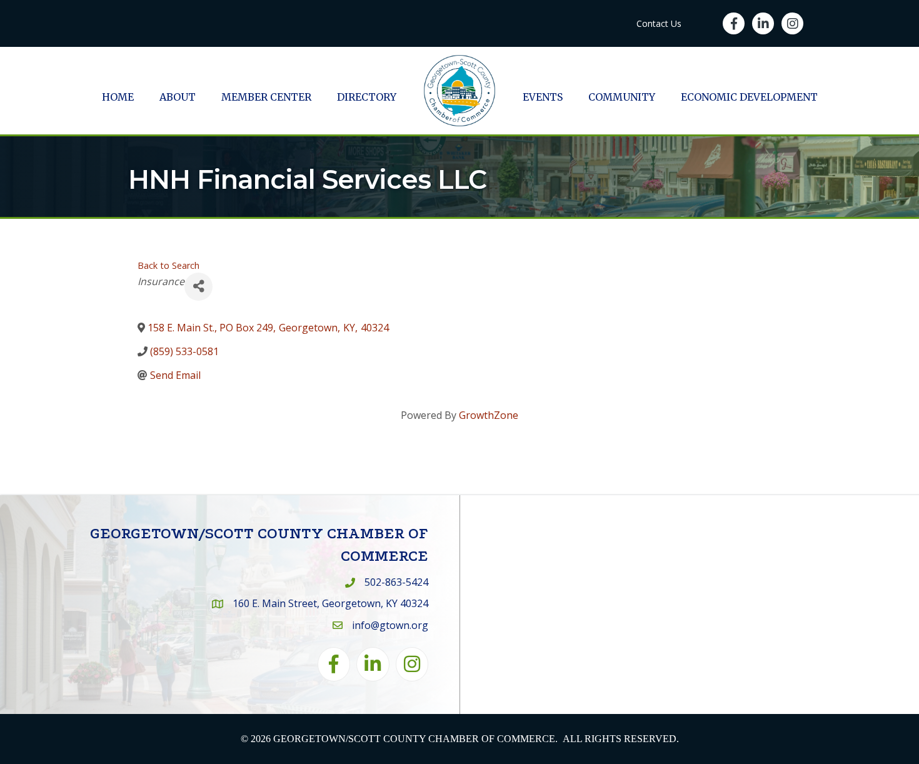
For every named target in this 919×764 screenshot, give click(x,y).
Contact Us (658, 23)
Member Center (266, 97)
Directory (366, 97)
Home (118, 97)
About (177, 97)
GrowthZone (488, 415)
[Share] (198, 287)
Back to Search (168, 265)
